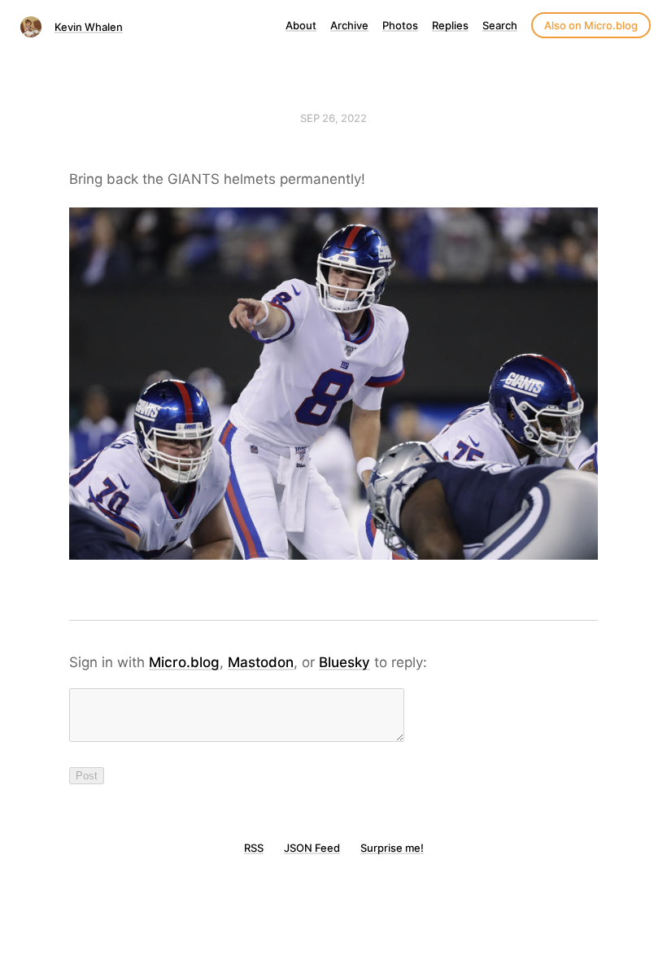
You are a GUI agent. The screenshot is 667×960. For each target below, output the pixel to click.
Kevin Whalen (88, 26)
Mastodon (261, 662)
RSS (254, 847)
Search (499, 25)
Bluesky (344, 662)
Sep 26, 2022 (333, 117)
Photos (400, 25)
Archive (349, 25)
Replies (450, 25)
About (301, 25)
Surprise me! (392, 847)
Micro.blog (184, 662)
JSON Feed (312, 847)
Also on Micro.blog (591, 25)
